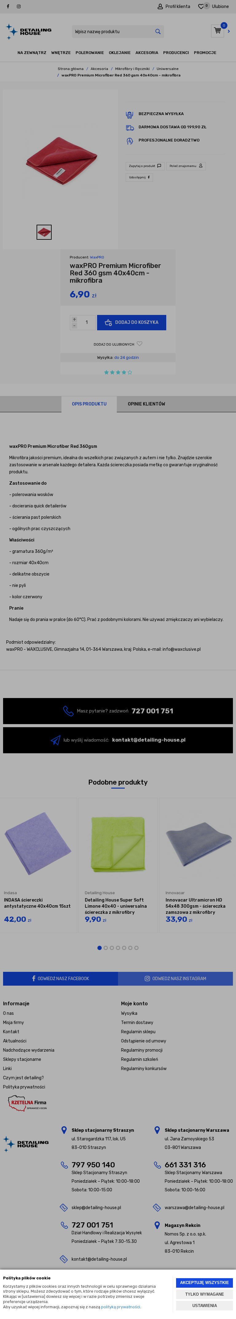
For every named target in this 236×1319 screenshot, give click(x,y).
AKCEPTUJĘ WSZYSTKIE (204, 1282)
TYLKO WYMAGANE (204, 1294)
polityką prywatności (120, 1307)
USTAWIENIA (204, 1305)
